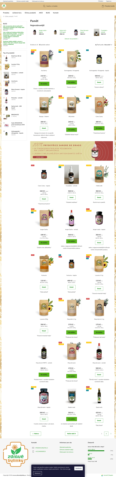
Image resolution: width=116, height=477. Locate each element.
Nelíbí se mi (91, 457)
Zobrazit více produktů (71, 39)
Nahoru (36, 434)
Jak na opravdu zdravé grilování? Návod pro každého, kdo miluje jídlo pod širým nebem (13, 27)
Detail (99, 82)
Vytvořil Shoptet (108, 475)
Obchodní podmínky (8, 1)
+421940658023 (40, 451)
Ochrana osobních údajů (23, 1)
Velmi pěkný (91, 449)
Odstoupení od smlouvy (38, 1)
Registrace (108, 1)
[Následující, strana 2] (106, 434)
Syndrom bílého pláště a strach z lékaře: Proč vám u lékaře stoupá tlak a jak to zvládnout (14, 43)
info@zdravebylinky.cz (41, 448)
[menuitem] (6, 13)
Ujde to (90, 453)
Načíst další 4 (71, 434)
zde (69, 469)
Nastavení (38, 473)
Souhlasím (78, 468)
